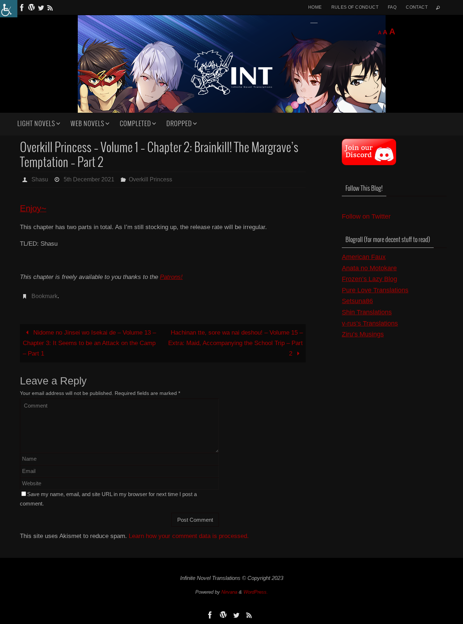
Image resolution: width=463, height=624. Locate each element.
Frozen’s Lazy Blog (369, 279)
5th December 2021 (89, 179)
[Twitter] (41, 7)
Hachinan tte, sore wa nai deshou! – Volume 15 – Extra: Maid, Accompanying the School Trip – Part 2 (235, 343)
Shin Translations (367, 312)
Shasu (39, 179)
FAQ (392, 7)
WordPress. (255, 592)
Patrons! (171, 277)
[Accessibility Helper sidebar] (8, 8)
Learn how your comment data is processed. (189, 536)
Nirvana (229, 592)
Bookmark (44, 296)
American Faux (364, 257)
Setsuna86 (357, 301)
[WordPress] (31, 7)
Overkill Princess (150, 179)
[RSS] (50, 7)
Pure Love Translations (375, 290)
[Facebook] (22, 7)
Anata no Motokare (369, 268)
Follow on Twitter (366, 216)
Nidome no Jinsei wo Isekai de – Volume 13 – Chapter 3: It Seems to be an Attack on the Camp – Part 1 (89, 343)
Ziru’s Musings (363, 334)
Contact (417, 7)
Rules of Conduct (354, 7)
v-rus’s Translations (370, 323)
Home (315, 7)
